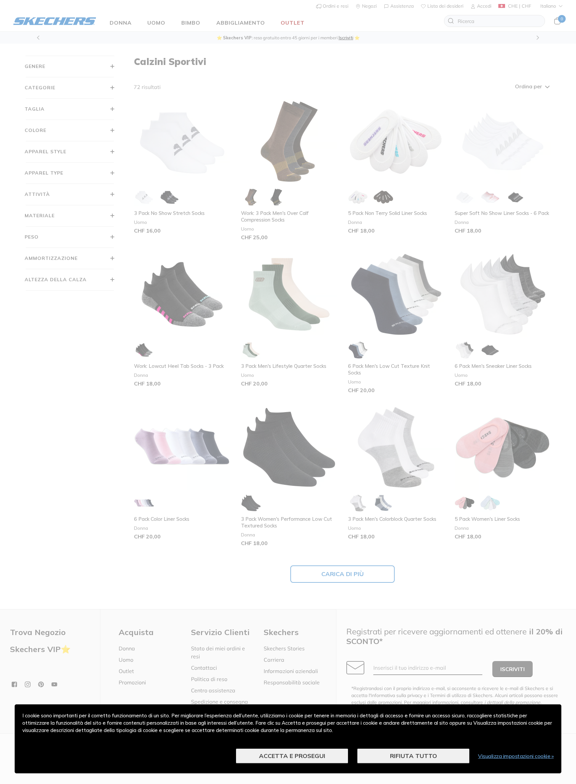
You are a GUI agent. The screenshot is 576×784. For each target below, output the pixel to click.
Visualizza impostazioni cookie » (516, 756)
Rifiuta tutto (413, 756)
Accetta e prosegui (292, 756)
